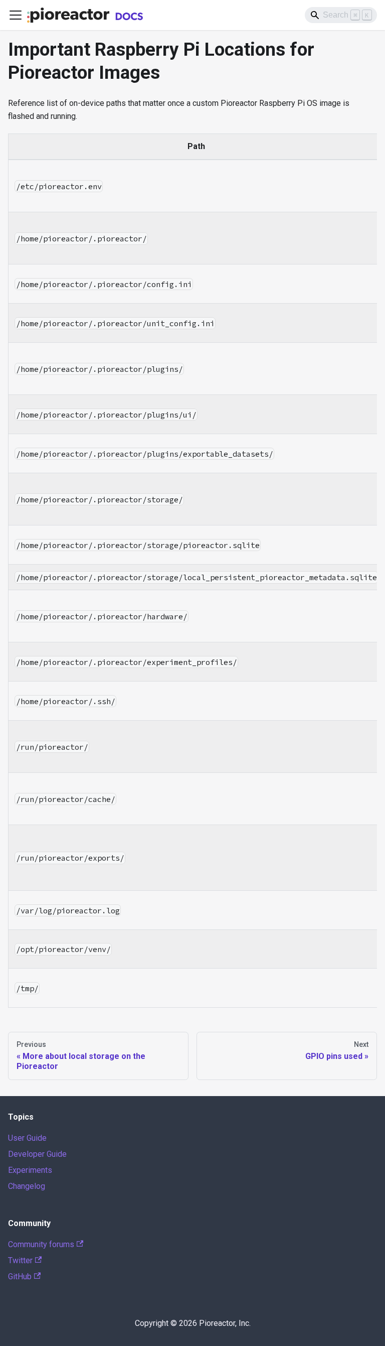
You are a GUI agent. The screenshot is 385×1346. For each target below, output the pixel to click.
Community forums (41, 1244)
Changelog (26, 1186)
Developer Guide (37, 1154)
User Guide (27, 1138)
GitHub (20, 1276)
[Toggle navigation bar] (15, 15)
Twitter (20, 1260)
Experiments (30, 1170)
